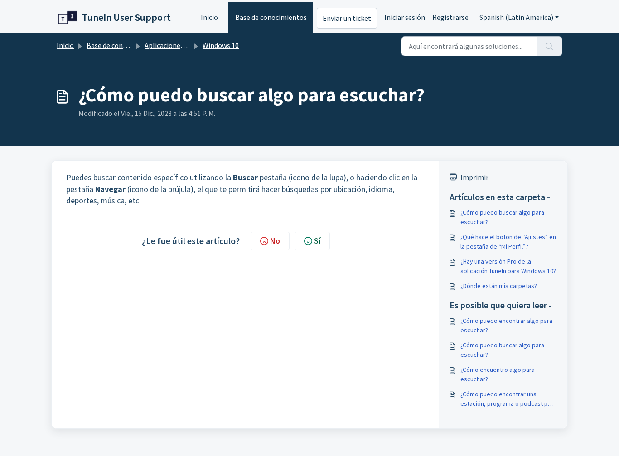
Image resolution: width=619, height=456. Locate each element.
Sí (317, 240)
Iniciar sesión (404, 17)
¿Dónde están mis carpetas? (498, 286)
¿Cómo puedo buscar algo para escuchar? (502, 217)
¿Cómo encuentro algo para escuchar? (497, 374)
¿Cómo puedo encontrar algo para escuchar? (506, 325)
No (275, 240)
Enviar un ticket (347, 18)
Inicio (209, 17)
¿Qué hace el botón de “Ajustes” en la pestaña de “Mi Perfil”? (508, 241)
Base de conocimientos (271, 17)
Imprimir (474, 177)
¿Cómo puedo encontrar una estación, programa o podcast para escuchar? (508, 399)
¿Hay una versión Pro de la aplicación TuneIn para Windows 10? (508, 266)
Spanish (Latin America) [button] (516, 17)
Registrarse (450, 17)
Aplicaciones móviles (177, 45)
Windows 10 (221, 45)
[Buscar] (549, 46)
